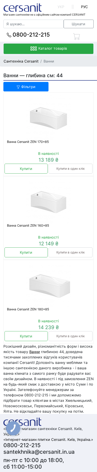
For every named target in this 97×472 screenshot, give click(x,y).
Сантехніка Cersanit (21, 61)
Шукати (78, 24)
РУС (84, 7)
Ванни (34, 351)
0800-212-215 (30, 34)
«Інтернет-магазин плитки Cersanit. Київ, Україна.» (48, 439)
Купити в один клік (70, 168)
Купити (26, 168)
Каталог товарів (52, 48)
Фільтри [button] (27, 86)
